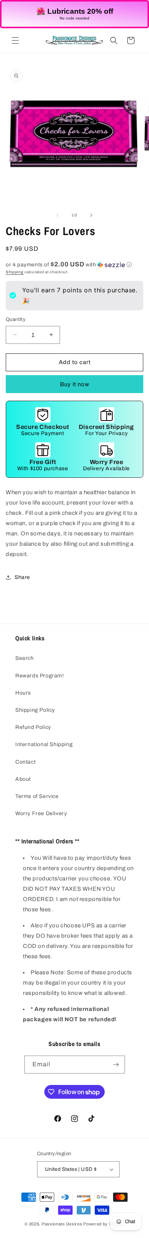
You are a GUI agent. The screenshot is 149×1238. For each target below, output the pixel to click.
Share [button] (22, 577)
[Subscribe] (116, 1065)
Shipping (15, 272)
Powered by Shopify (104, 1224)
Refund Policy (33, 727)
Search (24, 658)
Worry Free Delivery (41, 813)
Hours (23, 693)
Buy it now (74, 384)
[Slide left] (57, 215)
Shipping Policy (35, 710)
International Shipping (44, 744)
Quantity (16, 319)
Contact (25, 762)
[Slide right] (91, 215)
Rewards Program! (39, 676)
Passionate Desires (62, 1224)
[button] (15, 40)
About (23, 779)
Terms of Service (37, 796)
